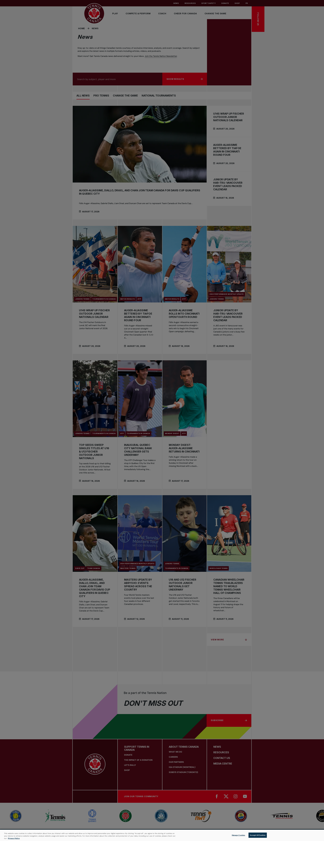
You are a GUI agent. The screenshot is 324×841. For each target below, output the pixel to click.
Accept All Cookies (257, 835)
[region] (162, 835)
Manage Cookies (238, 835)
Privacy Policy (14, 838)
